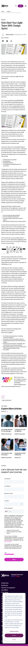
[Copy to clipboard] (11, 41)
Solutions (4, 585)
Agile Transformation (6, 400)
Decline (14, 639)
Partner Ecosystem (8, 588)
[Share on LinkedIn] (3, 41)
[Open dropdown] (25, 6)
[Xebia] (4, 6)
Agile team (21, 239)
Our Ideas (4, 592)
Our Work (4, 590)
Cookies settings (14, 631)
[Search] (16, 6)
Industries (4, 583)
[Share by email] (7, 41)
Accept (14, 635)
